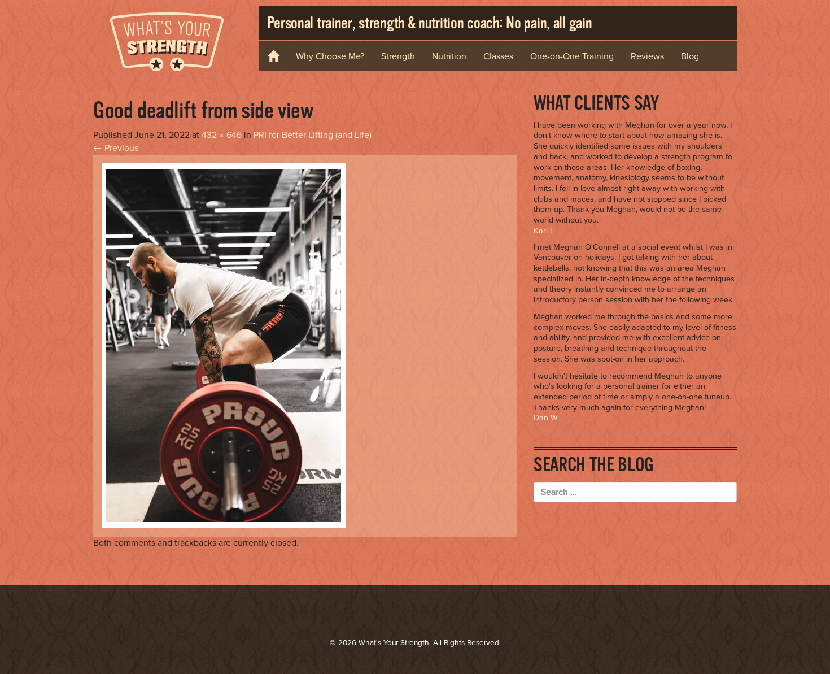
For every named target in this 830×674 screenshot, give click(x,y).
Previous (115, 148)
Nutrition (449, 56)
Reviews (647, 56)
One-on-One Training (572, 56)
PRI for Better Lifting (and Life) (313, 135)
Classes (498, 56)
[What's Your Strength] (167, 40)
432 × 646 (222, 135)
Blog (690, 56)
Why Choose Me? (330, 56)
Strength (398, 56)
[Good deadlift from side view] (224, 345)
